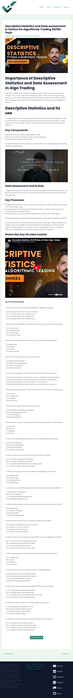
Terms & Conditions (33, 669)
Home (41, 7)
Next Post (67, 654)
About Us (67, 7)
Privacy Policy (39, 666)
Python (30, 36)
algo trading (10, 36)
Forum (48, 7)
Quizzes (36, 36)
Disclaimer (30, 666)
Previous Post (7, 654)
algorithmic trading (21, 36)
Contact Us (57, 7)
